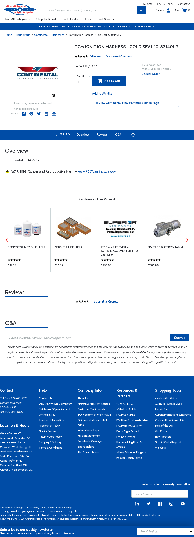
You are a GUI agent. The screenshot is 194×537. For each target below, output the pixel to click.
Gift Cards (161, 431)
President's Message (90, 441)
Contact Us (184, 3)
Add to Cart (111, 81)
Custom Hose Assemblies (170, 420)
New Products (163, 436)
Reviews (102, 134)
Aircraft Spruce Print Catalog (94, 403)
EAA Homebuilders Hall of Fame (92, 422)
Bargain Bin (161, 409)
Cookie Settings (64, 507)
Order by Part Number (99, 19)
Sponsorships (86, 446)
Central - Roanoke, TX (12, 442)
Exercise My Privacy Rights (40, 507)
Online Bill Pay (47, 414)
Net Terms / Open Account (54, 409)
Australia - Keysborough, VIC (16, 469)
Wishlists (147, 3)
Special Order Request (168, 442)
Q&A (118, 134)
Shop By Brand (46, 19)
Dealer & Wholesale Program (55, 403)
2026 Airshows (125, 404)
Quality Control (47, 431)
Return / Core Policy (50, 436)
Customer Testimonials (91, 409)
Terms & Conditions (50, 447)
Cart (182, 10)
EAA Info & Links (125, 415)
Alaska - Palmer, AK (11, 460)
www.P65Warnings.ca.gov (96, 171)
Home (8, 34)
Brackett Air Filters (68, 247)
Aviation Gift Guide (166, 398)
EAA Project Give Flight (129, 426)
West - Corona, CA (10, 433)
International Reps (88, 430)
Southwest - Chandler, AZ (15, 438)
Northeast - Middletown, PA (16, 451)
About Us (83, 398)
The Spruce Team (88, 452)
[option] (37, 72)
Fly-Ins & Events (125, 436)
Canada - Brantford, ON (13, 465)
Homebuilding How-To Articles (129, 445)
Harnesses (58, 34)
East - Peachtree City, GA (14, 456)
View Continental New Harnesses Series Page (128, 103)
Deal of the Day (164, 425)
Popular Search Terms (129, 457)
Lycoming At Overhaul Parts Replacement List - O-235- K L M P (120, 250)
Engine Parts (23, 34)
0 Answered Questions (119, 56)
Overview (83, 134)
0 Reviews (96, 56)
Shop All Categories (17, 19)
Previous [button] (7, 239)
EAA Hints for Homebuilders (132, 420)
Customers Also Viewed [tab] (97, 199)
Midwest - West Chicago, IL (15, 447)
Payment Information (51, 420)
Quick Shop (27, 266)
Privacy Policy (72, 511)
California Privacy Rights (12, 507)
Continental (41, 34)
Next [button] (187, 239)
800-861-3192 (8, 407)
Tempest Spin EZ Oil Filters (26, 247)
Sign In (160, 10)
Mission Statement (89, 435)
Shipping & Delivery (50, 442)
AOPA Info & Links (126, 409)
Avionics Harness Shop (168, 403)
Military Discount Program (131, 452)
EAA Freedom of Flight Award (94, 414)
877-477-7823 (165, 3)
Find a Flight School (127, 431)
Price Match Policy (49, 425)
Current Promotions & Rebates (173, 414)
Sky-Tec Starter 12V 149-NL (166, 247)
